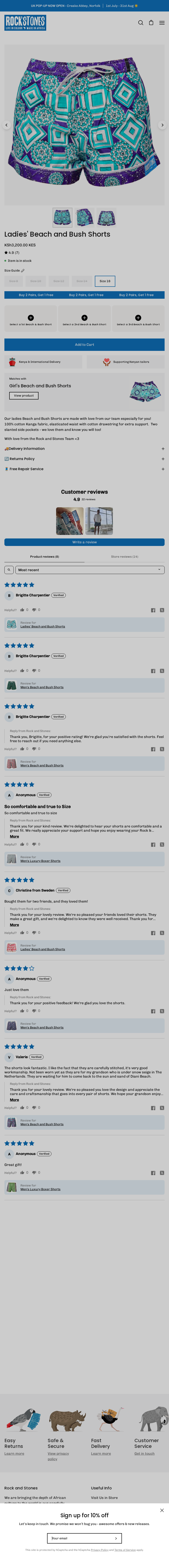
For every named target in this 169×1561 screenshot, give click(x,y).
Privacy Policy (99, 1549)
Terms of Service (125, 1549)
